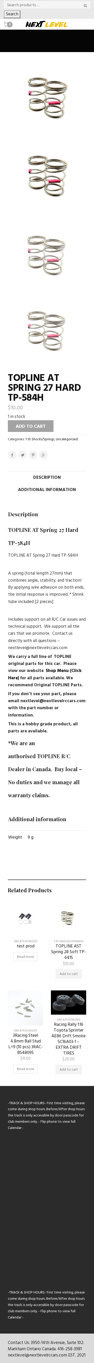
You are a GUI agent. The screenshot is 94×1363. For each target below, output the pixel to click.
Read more (25, 957)
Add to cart (31, 426)
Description (47, 477)
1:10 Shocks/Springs (39, 439)
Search (12, 14)
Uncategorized (67, 439)
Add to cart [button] (69, 974)
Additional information (47, 489)
